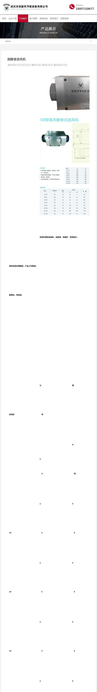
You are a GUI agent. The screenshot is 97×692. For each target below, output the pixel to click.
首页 (4, 18)
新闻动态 (44, 18)
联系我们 (54, 18)
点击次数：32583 (61, 65)
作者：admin (48, 65)
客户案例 (33, 18)
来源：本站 (37, 65)
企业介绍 (13, 18)
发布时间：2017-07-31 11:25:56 (20, 65)
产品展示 (23, 18)
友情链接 (64, 18)
